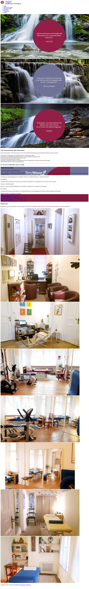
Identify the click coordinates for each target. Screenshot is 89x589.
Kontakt (5, 12)
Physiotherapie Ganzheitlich (8, 2)
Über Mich (5, 9)
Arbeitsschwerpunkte (8, 7)
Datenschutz (22, 584)
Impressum (28, 584)
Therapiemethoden (7, 8)
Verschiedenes (6, 11)
